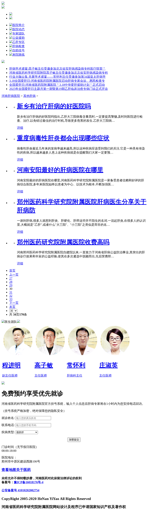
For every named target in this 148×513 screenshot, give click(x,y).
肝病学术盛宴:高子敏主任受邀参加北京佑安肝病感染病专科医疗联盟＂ (57, 68)
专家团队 (18, 33)
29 (10, 285)
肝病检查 (18, 46)
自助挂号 (18, 50)
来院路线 (18, 54)
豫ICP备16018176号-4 (28, 482)
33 (10, 299)
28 (10, 281)
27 (10, 278)
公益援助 (18, 37)
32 (10, 295)
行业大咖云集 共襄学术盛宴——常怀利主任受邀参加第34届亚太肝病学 (57, 76)
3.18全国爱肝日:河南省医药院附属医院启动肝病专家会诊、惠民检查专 (57, 80)
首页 (12, 270)
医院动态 (18, 29)
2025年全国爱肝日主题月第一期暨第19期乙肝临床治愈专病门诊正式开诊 (58, 88)
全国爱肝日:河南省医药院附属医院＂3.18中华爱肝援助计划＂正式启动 (57, 84)
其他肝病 (29, 95)
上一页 (13, 274)
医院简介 (18, 25)
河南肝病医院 (11, 95)
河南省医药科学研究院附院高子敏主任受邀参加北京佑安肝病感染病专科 (58, 72)
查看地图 (9, 470)
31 (10, 292)
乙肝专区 (18, 42)
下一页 (13, 302)
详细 (20, 127)
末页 (12, 306)
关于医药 (23, 470)
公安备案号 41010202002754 (20, 490)
